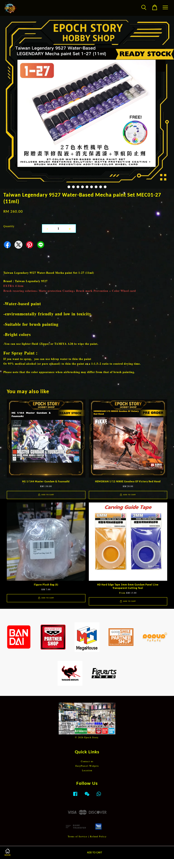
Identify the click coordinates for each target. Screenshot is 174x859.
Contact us (87, 761)
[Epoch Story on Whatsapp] (99, 796)
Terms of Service (77, 836)
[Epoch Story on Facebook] (75, 796)
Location (87, 770)
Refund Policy (98, 836)
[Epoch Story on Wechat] (87, 796)
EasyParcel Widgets (87, 765)
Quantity (8, 226)
